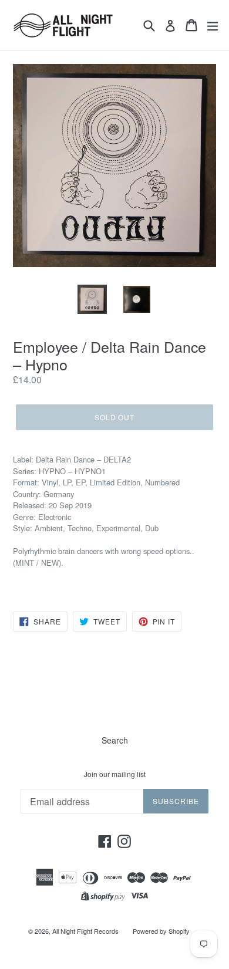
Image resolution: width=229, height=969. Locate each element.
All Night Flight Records (85, 931)
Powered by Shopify (161, 931)
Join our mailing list (115, 774)
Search (115, 740)
